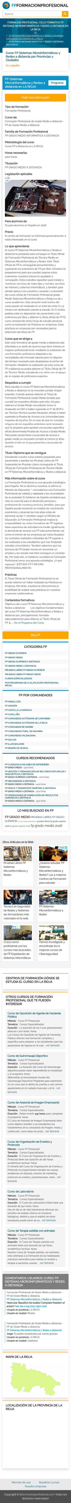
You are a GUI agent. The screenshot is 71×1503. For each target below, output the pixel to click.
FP (35, 33)
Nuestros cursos (49, 1482)
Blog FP (35, 635)
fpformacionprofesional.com (37, 1494)
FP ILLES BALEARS (14, 744)
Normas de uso (21, 1482)
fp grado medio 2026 (46, 826)
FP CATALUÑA (12, 714)
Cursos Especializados (18, 678)
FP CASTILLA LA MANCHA (18, 710)
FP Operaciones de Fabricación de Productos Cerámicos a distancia (31, 796)
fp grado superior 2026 (20, 826)
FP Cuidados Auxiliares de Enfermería (27, 764)
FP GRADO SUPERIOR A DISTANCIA (22, 661)
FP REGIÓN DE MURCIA (16, 748)
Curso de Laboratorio (21, 1191)
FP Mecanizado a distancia (20, 781)
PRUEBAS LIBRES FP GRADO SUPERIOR (25, 670)
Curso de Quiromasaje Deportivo (28, 1055)
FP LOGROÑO (13, 65)
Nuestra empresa (35, 1486)
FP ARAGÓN (11, 706)
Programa (57, 82)
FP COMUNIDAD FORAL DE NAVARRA (24, 731)
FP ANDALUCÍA (13, 701)
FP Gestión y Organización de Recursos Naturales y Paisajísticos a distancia (35, 772)
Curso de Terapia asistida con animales (31, 1230)
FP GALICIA (10, 739)
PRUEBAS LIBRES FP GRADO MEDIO (23, 674)
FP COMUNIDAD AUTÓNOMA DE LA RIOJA (26, 723)
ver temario (53, 1045)
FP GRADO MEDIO (14, 657)
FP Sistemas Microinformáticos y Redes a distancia (34, 1299)
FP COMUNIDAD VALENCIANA (20, 735)
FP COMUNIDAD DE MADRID (19, 727)
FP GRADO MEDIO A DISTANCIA (20, 666)
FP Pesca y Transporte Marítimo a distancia (30, 788)
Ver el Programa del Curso (29, 622)
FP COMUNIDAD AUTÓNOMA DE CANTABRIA (27, 718)
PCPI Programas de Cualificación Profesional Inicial (32, 684)
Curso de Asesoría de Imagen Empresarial (33, 1102)
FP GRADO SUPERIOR (15, 653)
